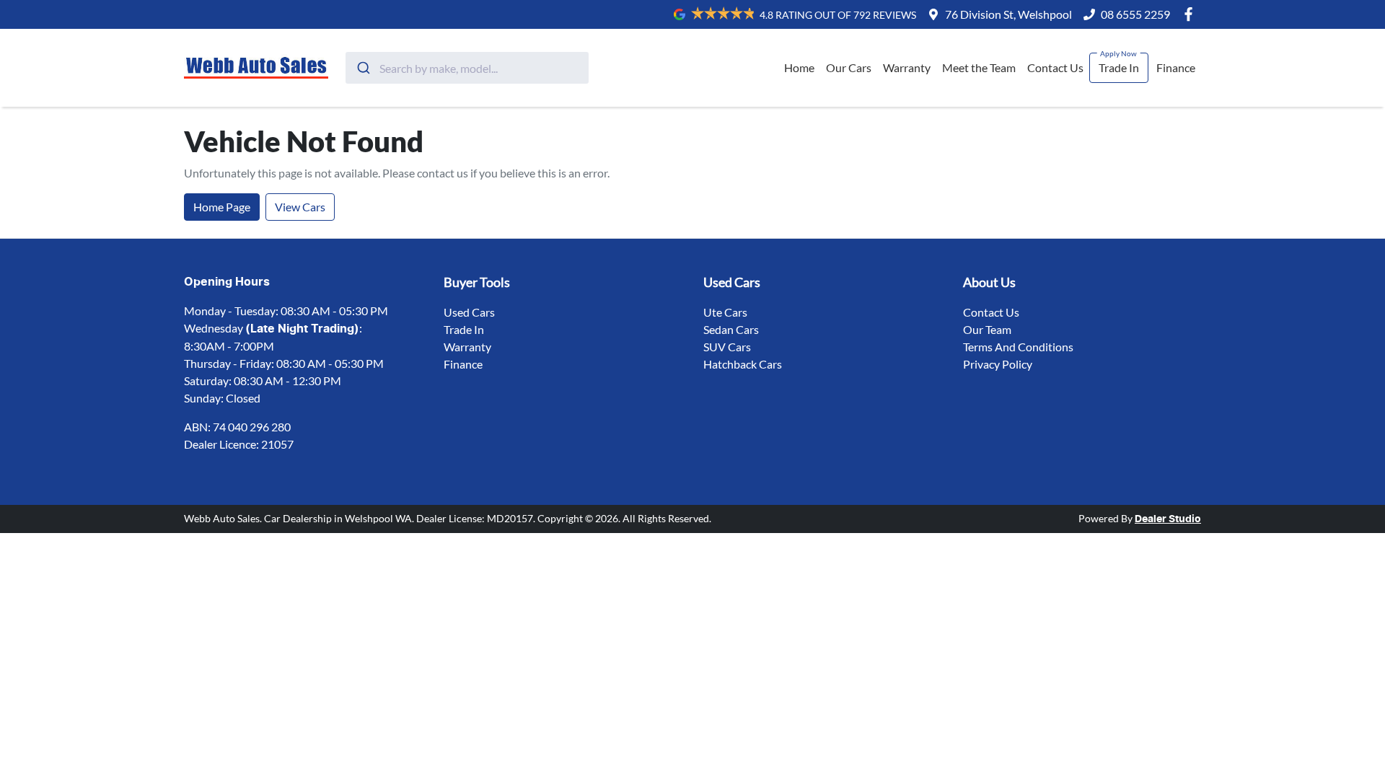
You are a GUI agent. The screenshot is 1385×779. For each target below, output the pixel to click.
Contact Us (1055, 67)
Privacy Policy (997, 364)
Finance (1175, 67)
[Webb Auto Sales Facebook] (1191, 14)
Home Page (221, 207)
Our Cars (848, 67)
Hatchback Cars (742, 364)
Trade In (1119, 67)
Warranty (907, 67)
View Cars (300, 207)
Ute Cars (725, 312)
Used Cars (469, 312)
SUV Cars (727, 346)
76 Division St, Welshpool (1008, 14)
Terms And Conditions (1018, 346)
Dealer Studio (1168, 519)
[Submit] (362, 68)
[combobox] (467, 68)
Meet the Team (979, 67)
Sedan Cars (731, 329)
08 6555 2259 (1135, 14)
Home (799, 67)
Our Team (987, 329)
